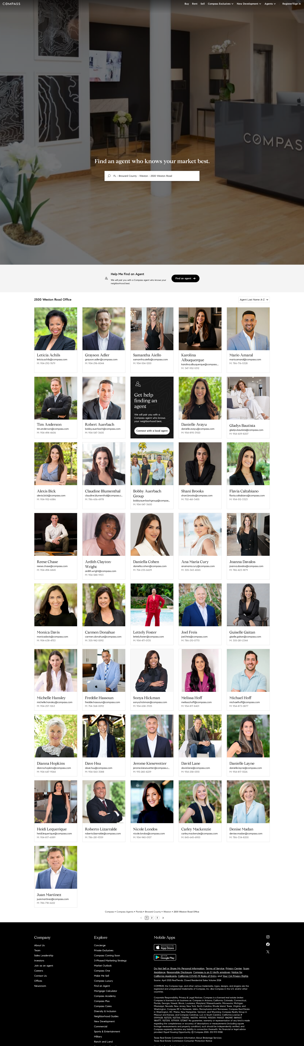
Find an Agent (102, 985)
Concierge (100, 945)
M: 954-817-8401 (190, 706)
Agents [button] (269, 3)
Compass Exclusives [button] (219, 3)
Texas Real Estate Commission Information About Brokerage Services (188, 1037)
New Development (104, 1021)
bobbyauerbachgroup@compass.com (152, 500)
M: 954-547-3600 (94, 432)
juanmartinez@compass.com (53, 899)
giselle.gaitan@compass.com (245, 636)
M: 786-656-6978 (94, 499)
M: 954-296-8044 (94, 363)
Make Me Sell (101, 975)
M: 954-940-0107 (142, 837)
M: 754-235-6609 (142, 569)
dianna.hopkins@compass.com (54, 767)
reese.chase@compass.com (52, 566)
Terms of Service (215, 968)
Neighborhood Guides (106, 1016)
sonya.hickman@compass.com (150, 702)
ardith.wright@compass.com (100, 571)
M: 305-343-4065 (190, 569)
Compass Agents (125, 911)
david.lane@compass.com (195, 767)
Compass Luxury (103, 980)
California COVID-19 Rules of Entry (197, 976)
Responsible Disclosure (179, 972)
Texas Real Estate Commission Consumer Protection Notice (183, 1041)
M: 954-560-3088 (94, 771)
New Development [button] (247, 3)
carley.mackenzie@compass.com (199, 833)
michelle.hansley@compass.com (54, 702)
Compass (109, 911)
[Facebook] (268, 943)
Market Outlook (103, 965)
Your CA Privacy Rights (235, 976)
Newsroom (40, 985)
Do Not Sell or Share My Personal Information (179, 968)
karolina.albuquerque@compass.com (200, 364)
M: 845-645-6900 (190, 837)
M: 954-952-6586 (46, 499)
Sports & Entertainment (107, 1031)
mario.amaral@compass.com (245, 359)
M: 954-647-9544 (46, 771)
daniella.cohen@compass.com (150, 566)
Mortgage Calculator (105, 990)
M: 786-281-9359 (94, 837)
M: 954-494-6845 (46, 569)
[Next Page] (163, 918)
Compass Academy (105, 996)
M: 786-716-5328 (238, 363)
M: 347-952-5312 (190, 368)
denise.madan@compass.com (245, 833)
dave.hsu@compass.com (98, 767)
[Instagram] (268, 936)
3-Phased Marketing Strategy (110, 960)
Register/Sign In (291, 3)
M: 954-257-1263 (46, 706)
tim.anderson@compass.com (53, 428)
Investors (39, 960)
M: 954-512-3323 (238, 499)
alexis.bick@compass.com (51, 495)
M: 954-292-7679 (46, 363)
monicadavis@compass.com (52, 636)
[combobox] (152, 176)
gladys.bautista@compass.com (246, 429)
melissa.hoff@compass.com (196, 702)
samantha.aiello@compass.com (150, 359)
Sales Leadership (43, 955)
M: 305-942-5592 (94, 640)
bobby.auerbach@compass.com (102, 428)
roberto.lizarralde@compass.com (103, 833)
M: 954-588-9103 (94, 574)
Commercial (100, 1026)
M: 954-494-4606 (46, 432)
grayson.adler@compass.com (101, 359)
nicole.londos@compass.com (149, 833)
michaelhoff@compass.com (244, 702)
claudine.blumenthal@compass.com (104, 495)
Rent (194, 3)
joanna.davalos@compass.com (246, 566)
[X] (268, 951)
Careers (38, 970)
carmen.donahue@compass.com (103, 636)
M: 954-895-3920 (190, 432)
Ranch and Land (103, 1041)
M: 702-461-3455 (190, 499)
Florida (139, 911)
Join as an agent (43, 965)
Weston (167, 911)
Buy (187, 3)
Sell (203, 3)
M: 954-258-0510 (190, 771)
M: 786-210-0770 (190, 640)
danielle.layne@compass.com (245, 767)
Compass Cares (103, 1006)
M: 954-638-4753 (46, 640)
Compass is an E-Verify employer (211, 972)
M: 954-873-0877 (238, 706)
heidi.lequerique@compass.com (54, 833)
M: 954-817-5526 (238, 771)
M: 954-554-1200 (142, 363)
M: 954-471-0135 (142, 640)
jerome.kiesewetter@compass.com (152, 767)
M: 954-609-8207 (238, 433)
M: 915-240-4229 (142, 771)
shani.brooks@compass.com (196, 495)
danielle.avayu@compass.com (197, 428)
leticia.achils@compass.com (52, 359)
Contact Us (40, 975)
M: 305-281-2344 (238, 640)
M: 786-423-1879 (238, 569)
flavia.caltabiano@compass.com (247, 495)
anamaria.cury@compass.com (198, 566)
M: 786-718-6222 (46, 902)
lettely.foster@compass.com (148, 636)
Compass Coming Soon (107, 955)
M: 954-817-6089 (46, 837)
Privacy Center (234, 968)
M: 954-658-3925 (142, 706)
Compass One (102, 970)
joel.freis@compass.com (194, 636)
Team (37, 950)
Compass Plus (102, 1001)
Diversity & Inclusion (105, 1011)
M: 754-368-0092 (94, 706)
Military (98, 1036)
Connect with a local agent (152, 430)
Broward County (153, 911)
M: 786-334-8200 (239, 837)
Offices (38, 980)
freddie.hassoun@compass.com (102, 702)
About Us (39, 945)
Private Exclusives (103, 950)
